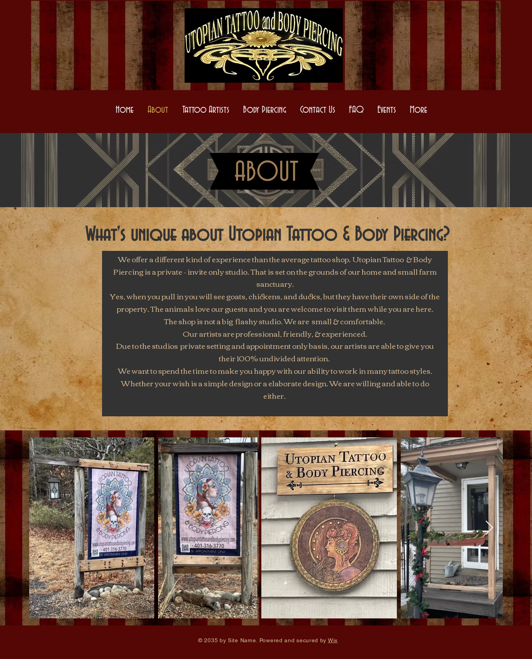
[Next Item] (489, 528)
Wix (333, 640)
